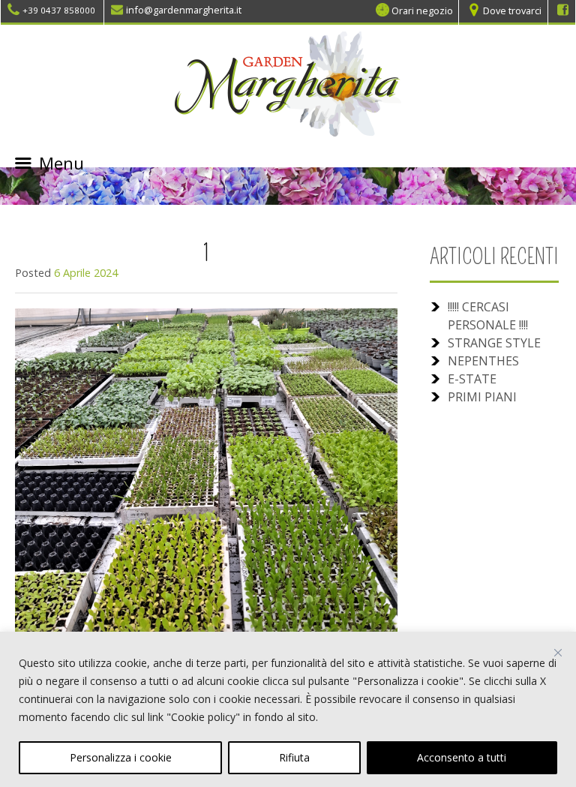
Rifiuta (294, 757)
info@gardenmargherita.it (184, 10)
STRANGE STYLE (494, 343)
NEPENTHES (483, 361)
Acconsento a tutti (461, 757)
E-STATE (472, 379)
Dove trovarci (512, 10)
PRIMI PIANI (482, 397)
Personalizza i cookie (121, 757)
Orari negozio (422, 10)
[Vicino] (558, 652)
